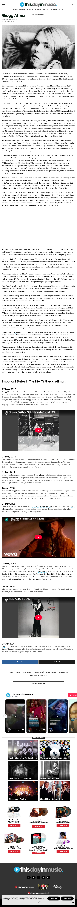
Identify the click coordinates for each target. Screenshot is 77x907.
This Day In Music (9, 21)
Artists (61, 9)
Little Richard (56, 574)
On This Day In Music (40, 9)
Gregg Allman (7, 392)
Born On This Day (52, 9)
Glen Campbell (22, 569)
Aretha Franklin (26, 574)
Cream (29, 249)
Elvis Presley (42, 571)
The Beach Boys (34, 579)
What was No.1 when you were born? (23, 9)
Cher (16, 332)
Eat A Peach (27, 672)
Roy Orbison (14, 574)
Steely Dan (23, 579)
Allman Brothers (49, 399)
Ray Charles (66, 574)
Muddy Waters (18, 133)
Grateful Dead (43, 249)
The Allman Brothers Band (42, 392)
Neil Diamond (13, 579)
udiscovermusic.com (38, 14)
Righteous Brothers (43, 574)
